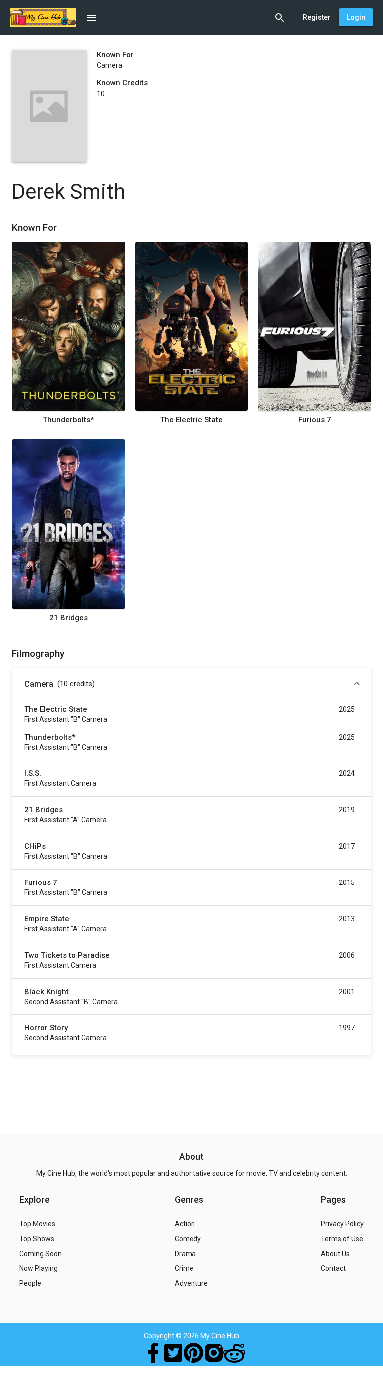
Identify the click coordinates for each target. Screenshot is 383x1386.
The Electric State (191, 419)
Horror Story (46, 1027)
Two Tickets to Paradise (67, 955)
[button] (191, 684)
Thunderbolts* (68, 419)
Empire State (46, 918)
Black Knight (46, 991)
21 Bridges (68, 617)
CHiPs (35, 846)
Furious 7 (314, 419)
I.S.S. (32, 773)
